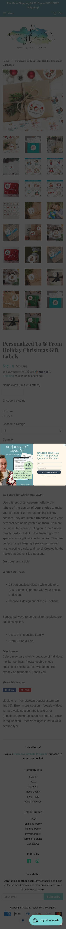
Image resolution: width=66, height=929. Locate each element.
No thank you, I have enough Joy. (48, 475)
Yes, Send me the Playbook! (49, 472)
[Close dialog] (65, 445)
